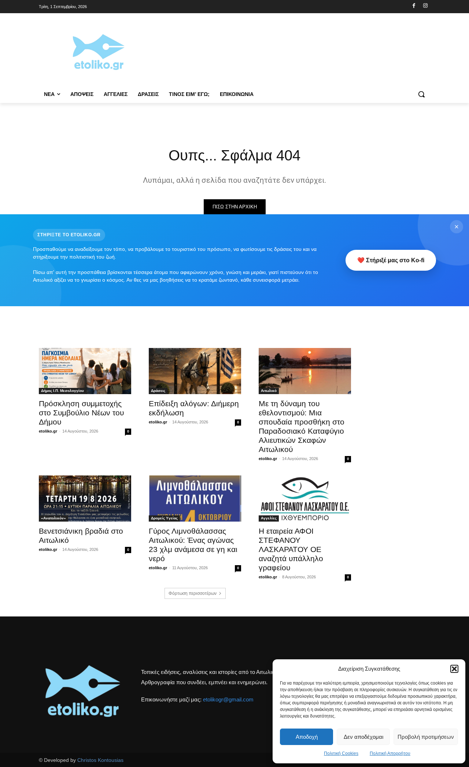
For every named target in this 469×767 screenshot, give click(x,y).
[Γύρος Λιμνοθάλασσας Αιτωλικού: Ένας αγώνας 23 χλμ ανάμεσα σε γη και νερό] (195, 498)
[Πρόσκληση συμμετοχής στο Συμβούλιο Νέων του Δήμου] (85, 371)
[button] (454, 668)
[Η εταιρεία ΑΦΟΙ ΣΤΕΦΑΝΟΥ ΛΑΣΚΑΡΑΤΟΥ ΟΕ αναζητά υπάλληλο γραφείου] (305, 498)
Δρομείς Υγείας (164, 518)
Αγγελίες (269, 518)
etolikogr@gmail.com (228, 699)
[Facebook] (414, 6)
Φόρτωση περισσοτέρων (193, 593)
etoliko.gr (48, 431)
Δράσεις (158, 391)
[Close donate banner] (456, 226)
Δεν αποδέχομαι (363, 737)
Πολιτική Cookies (341, 753)
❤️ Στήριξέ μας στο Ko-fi (390, 260)
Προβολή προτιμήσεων (426, 737)
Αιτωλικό (269, 391)
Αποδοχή (307, 737)
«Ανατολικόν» (53, 518)
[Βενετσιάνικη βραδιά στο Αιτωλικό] (85, 498)
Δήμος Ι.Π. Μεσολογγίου (62, 391)
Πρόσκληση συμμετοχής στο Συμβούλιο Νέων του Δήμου (81, 412)
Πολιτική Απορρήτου (390, 753)
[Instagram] (425, 6)
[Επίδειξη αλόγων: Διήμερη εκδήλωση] (195, 371)
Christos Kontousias (100, 760)
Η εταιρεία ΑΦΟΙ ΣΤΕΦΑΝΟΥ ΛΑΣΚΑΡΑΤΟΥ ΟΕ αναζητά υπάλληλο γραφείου (291, 549)
